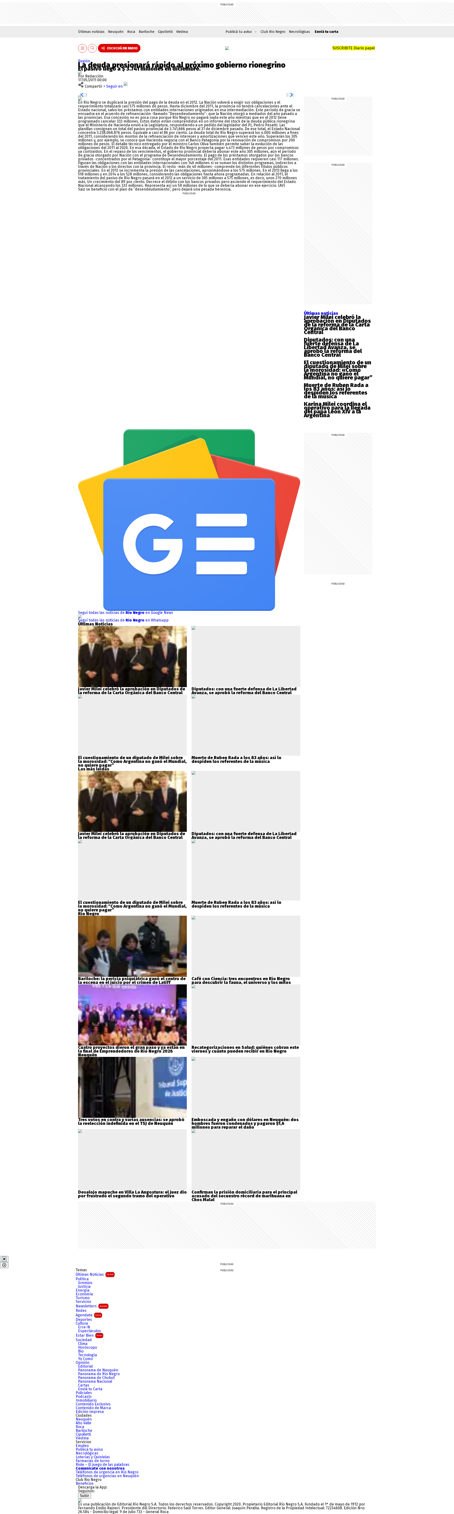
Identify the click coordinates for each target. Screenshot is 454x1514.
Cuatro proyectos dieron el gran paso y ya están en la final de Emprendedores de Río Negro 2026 (131, 1049)
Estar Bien (89, 1335)
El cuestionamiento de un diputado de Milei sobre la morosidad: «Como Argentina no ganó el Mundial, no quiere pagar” (338, 370)
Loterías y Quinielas (93, 1457)
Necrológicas (299, 32)
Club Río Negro (273, 32)
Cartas (83, 1385)
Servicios (83, 1302)
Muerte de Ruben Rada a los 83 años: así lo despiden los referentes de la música (336, 391)
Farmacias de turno (92, 1461)
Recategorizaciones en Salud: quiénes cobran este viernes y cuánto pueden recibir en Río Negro (245, 1049)
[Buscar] (92, 48)
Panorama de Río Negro (99, 1374)
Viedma (182, 32)
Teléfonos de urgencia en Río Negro (107, 1472)
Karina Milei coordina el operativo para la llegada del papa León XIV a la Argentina (337, 410)
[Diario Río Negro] (227, 48)
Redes (81, 1311)
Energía (82, 1290)
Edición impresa (90, 1412)
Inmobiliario (86, 1400)
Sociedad (84, 1340)
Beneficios (85, 1483)
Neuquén (116, 32)
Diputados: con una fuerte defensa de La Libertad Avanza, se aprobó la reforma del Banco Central (333, 347)
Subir (84, 1495)
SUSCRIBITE (353, 48)
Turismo (83, 1298)
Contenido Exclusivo (93, 1404)
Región (84, 61)
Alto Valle (83, 1423)
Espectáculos (89, 1331)
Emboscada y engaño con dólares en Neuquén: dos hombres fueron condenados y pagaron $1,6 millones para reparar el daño (245, 1123)
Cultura (82, 1323)
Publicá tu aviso (89, 1449)
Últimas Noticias (95, 1274)
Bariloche (146, 32)
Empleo (82, 1446)
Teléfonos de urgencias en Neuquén (107, 1476)
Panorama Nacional (95, 1381)
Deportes (84, 1320)
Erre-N (84, 1327)
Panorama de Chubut (96, 1378)
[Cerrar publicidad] (4, 1259)
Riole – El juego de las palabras (102, 1465)
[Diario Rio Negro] (80, 1500)
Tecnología (87, 1355)
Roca (131, 32)
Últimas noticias (91, 32)
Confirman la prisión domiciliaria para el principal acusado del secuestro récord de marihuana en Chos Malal (244, 1196)
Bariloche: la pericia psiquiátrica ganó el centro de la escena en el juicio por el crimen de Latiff (132, 980)
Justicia (84, 1287)
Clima (82, 1344)
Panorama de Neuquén (98, 1370)
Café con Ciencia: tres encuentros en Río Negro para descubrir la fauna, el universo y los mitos (241, 980)
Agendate (88, 1315)
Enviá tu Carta (90, 1389)
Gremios (85, 1283)
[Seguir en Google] (80, 98)
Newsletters (91, 1306)
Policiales (84, 1393)
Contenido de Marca (93, 1408)
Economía (84, 1294)
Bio (80, 1351)
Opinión (82, 1363)
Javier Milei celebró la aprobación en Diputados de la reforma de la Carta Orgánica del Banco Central (337, 325)
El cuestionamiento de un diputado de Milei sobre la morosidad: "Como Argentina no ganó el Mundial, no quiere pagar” (132, 761)
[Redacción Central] (80, 72)
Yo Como (85, 1359)
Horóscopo (87, 1347)
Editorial (85, 1366)
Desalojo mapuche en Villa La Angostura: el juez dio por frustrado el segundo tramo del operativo (132, 1194)
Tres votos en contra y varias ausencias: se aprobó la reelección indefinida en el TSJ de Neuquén (131, 1121)
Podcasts (84, 1397)
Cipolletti (165, 32)
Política (82, 1279)
